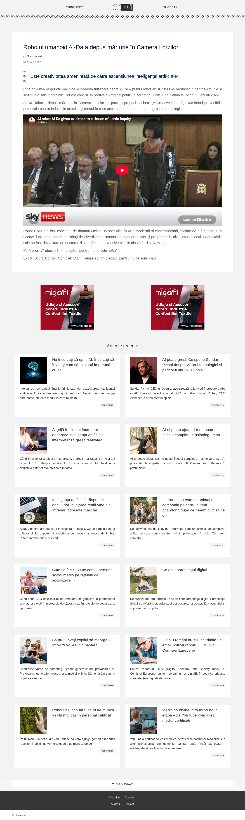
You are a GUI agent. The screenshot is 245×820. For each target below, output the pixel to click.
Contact (129, 803)
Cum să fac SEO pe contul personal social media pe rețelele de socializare (83, 575)
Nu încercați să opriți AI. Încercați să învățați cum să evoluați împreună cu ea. (83, 364)
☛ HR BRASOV (122, 783)
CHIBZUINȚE (75, 7)
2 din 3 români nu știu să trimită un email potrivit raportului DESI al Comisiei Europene (192, 645)
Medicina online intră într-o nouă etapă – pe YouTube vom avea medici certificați (190, 715)
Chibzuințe (114, 797)
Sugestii (115, 803)
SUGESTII (170, 7)
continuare (108, 404)
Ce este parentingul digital (184, 570)
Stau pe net (34, 56)
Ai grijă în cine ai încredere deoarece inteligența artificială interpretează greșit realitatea (78, 435)
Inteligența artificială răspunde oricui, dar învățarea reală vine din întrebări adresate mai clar (81, 505)
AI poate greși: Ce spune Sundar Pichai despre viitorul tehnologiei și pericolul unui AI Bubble (192, 364)
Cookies (129, 797)
